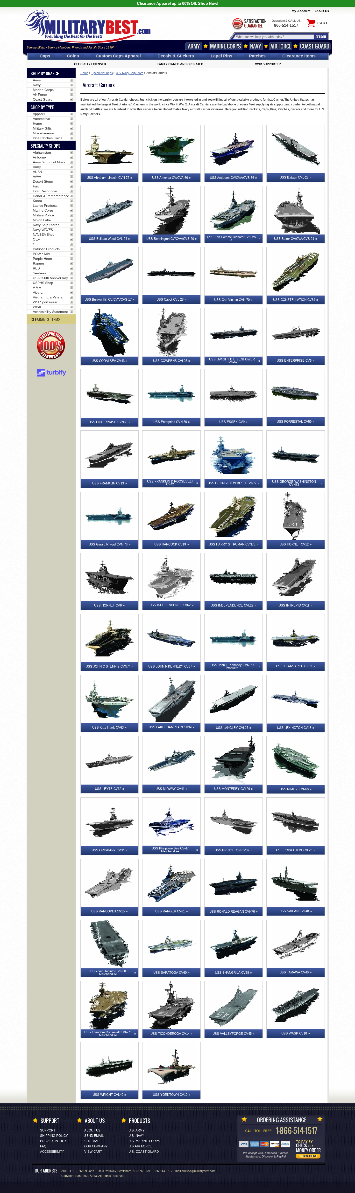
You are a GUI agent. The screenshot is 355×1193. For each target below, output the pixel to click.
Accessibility (52, 1151)
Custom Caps (118, 56)
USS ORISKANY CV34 (108, 850)
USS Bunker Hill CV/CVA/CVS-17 (108, 299)
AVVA (37, 177)
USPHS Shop (43, 283)
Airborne (39, 157)
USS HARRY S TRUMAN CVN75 (232, 544)
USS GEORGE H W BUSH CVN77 (232, 483)
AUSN (37, 172)
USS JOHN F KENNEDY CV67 (170, 666)
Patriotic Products (46, 249)
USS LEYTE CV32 (108, 789)
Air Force (280, 46)
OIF (36, 244)
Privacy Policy (53, 1141)
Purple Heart (42, 259)
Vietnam (39, 292)
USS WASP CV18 (294, 1033)
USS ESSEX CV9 (232, 422)
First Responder (45, 191)
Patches (257, 56)
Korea (37, 201)
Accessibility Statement (50, 312)
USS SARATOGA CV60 (170, 972)
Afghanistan (42, 152)
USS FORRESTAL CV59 (294, 421)
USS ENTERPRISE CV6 (294, 360)
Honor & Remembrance (51, 196)
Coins (73, 56)
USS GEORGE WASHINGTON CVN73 (294, 483)
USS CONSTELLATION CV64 (294, 300)
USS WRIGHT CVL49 (108, 1094)
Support (47, 1130)
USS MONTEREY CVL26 (232, 789)
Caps (45, 56)
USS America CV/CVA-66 (170, 177)
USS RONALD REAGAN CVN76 (232, 911)
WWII (37, 307)
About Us (321, 11)
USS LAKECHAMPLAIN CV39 (170, 727)
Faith (37, 186)
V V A (37, 288)
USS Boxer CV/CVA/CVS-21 (294, 239)
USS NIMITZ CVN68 (294, 789)
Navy (256, 46)
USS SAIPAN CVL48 (294, 911)
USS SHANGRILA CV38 (232, 972)
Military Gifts (42, 128)
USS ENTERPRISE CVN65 (108, 422)
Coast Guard (314, 46)
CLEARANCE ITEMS (45, 319)
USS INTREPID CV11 (294, 605)
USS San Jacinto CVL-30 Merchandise (108, 972)
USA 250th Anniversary (50, 278)
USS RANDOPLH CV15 (108, 911)
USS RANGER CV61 (170, 911)
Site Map (91, 1141)
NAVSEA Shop (44, 234)
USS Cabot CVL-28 (170, 299)
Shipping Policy (54, 1136)
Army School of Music (49, 162)
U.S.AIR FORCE (140, 1146)
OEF (36, 239)
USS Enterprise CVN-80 (170, 422)
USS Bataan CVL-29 (294, 177)
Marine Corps (225, 46)
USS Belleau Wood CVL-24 (108, 239)
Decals (175, 56)
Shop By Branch (45, 73)
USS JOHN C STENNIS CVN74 (108, 666)
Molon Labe (42, 220)
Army (193, 46)
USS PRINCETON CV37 (232, 850)
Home (84, 73)
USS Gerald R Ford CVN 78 (108, 544)
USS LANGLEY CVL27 (232, 728)
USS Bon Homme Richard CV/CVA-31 (232, 238)
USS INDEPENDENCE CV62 (170, 605)
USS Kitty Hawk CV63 (108, 727)
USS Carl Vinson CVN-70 (232, 300)
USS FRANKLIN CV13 (108, 483)
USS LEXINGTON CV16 (294, 728)
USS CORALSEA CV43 (108, 361)
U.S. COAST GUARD (143, 1151)
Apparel (39, 114)
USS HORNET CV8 (108, 605)
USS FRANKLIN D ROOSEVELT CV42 (170, 483)
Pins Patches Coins (47, 138)
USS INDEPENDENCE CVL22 (232, 605)
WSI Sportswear (45, 302)
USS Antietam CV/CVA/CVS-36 (232, 177)
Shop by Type (42, 107)
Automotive (41, 119)
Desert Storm (43, 181)
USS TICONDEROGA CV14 (170, 1033)
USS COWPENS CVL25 (170, 361)
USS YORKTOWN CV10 (170, 1094)
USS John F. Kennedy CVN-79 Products (232, 666)
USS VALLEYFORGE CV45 (232, 1033)
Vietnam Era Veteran (48, 297)
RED (36, 268)
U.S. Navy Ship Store (129, 73)
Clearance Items (299, 56)
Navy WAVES (43, 230)
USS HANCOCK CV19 (170, 544)
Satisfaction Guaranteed (249, 23)
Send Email (94, 1136)
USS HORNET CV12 (294, 544)
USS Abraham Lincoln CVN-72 (108, 177)
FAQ (43, 1146)
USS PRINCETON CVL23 (294, 850)
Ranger (38, 263)
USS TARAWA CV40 (294, 972)
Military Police (43, 215)
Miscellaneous (44, 133)
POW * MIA (41, 254)
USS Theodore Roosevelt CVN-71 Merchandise (108, 1033)
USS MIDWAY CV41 (170, 789)
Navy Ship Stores (46, 225)
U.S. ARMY (136, 1130)
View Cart (93, 1151)
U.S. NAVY (136, 1136)
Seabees (39, 273)
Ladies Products (45, 205)
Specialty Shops (102, 73)
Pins (221, 56)
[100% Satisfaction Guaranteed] (52, 346)
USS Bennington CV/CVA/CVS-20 (170, 239)
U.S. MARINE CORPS (144, 1141)
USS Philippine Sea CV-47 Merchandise (170, 850)
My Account (301, 11)
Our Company (96, 1146)
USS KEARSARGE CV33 (294, 666)
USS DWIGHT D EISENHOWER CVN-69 (232, 361)
